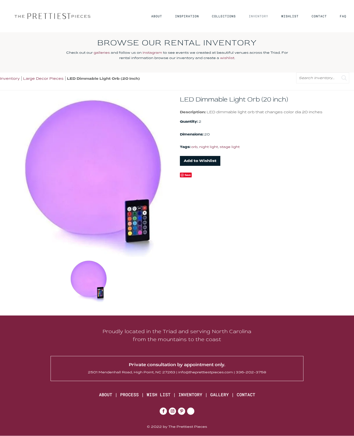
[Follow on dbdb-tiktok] (190, 411)
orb (194, 147)
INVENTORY (258, 16)
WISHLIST (290, 16)
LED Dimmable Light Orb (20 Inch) (103, 78)
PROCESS (129, 394)
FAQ (343, 16)
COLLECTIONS (224, 16)
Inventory (10, 78)
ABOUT (156, 16)
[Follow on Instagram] (172, 411)
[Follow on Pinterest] (181, 411)
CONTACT (319, 16)
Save (188, 175)
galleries (102, 52)
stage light (230, 147)
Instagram (152, 52)
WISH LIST (158, 394)
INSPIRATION (187, 16)
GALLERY (219, 394)
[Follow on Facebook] (163, 411)
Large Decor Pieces (43, 78)
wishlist (227, 58)
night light (208, 147)
